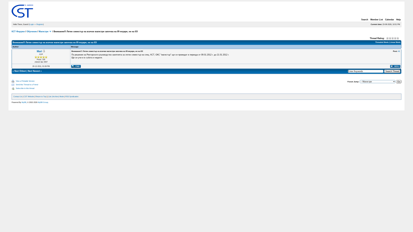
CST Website (29, 96)
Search (364, 19)
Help (398, 19)
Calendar (389, 19)
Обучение (32, 31)
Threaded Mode (381, 42)
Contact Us (17, 96)
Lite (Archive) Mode (56, 96)
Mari (39, 51)
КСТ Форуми (18, 31)
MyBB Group (43, 102)
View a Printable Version (25, 81)
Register (39, 24)
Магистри (43, 31)
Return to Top (40, 96)
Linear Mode (395, 42)
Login (32, 24)
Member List (376, 19)
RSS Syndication (71, 96)
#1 (399, 51)
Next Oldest (20, 71)
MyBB (24, 102)
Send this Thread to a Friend (27, 85)
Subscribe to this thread (25, 88)
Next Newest (34, 71)
